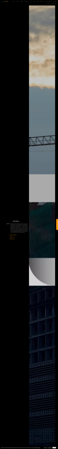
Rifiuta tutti (49, 447)
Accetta (54, 447)
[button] (57, 224)
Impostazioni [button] (45, 447)
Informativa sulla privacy (37, 447)
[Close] (56, 447)
